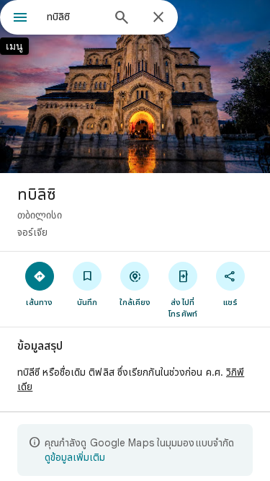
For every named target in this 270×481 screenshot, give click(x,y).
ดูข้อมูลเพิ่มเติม (75, 457)
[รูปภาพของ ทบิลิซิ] (135, 86)
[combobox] (74, 16)
